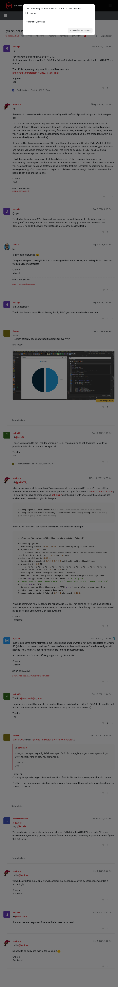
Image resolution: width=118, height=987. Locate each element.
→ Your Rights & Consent (80, 30)
